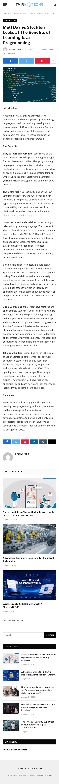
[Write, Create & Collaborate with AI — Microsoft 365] (29, 585)
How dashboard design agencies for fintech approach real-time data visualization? (37, 690)
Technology (10, 21)
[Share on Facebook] (10, 61)
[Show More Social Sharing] (53, 61)
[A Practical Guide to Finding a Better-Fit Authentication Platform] (11, 675)
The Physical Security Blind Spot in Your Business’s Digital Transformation (37, 725)
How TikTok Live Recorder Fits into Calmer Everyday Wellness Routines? (38, 707)
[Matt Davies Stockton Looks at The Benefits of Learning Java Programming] (29, 84)
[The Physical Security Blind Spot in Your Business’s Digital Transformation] (11, 725)
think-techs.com (46, 775)
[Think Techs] (29, 4)
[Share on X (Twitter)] (26, 61)
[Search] (54, 4)
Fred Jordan (16, 50)
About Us (37, 768)
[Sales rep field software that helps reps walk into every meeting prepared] (29, 493)
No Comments (48, 50)
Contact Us (23, 768)
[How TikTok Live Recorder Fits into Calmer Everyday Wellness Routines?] (11, 708)
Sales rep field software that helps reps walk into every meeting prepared (38, 657)
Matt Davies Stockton (29, 115)
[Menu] (5, 4)
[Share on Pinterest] (42, 61)
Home (5, 13)
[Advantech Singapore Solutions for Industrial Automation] (29, 539)
